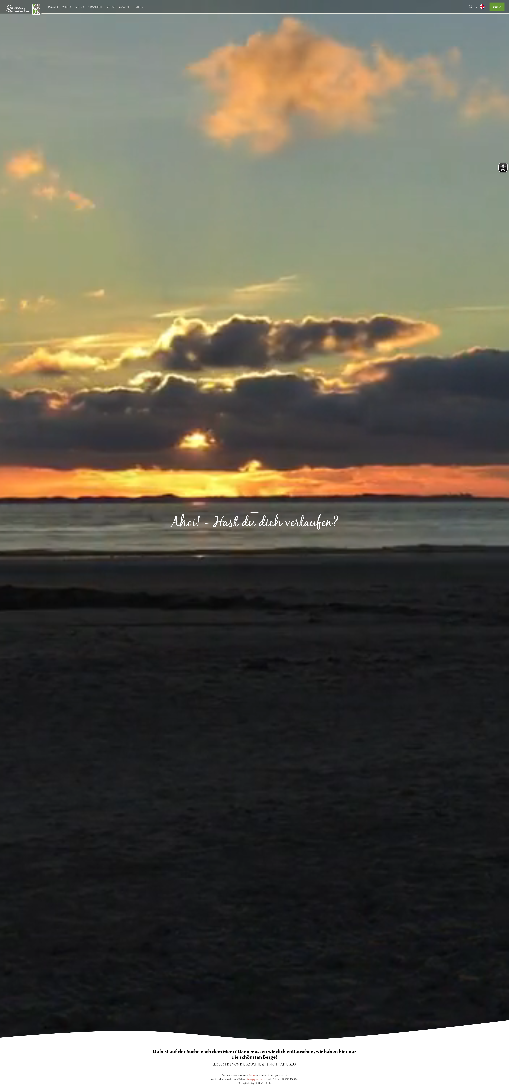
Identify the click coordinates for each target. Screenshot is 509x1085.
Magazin (124, 6)
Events (139, 6)
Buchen (497, 6)
